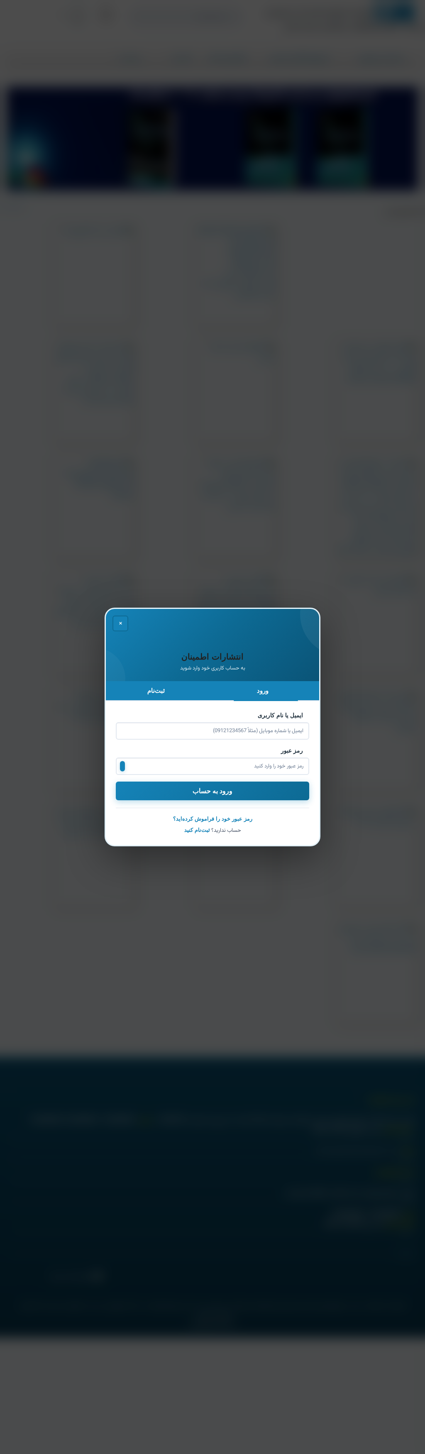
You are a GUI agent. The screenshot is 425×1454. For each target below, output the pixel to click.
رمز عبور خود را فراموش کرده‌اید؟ (212, 819)
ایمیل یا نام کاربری (281, 715)
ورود (263, 690)
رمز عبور (293, 750)
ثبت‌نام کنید (197, 830)
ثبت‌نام (156, 690)
